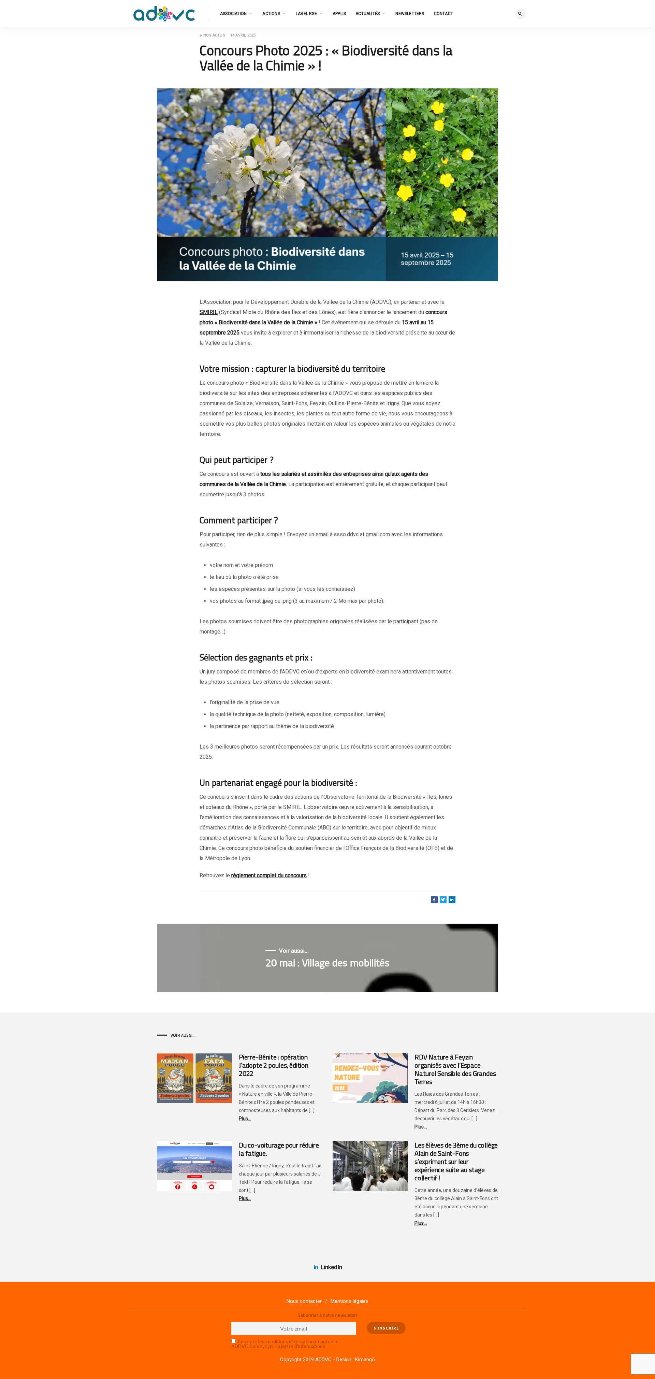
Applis (339, 13)
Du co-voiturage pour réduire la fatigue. (279, 1149)
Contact (443, 13)
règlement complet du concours (269, 875)
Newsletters (409, 13)
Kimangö (365, 1359)
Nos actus (214, 35)
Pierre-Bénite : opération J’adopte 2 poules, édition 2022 (273, 1065)
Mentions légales (349, 1301)
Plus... (245, 1118)
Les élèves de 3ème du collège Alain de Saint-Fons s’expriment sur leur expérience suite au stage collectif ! (456, 1161)
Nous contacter (304, 1301)
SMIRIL (209, 312)
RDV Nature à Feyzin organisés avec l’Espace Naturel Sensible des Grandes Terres (455, 1069)
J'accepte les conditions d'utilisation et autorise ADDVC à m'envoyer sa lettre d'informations (284, 1343)
